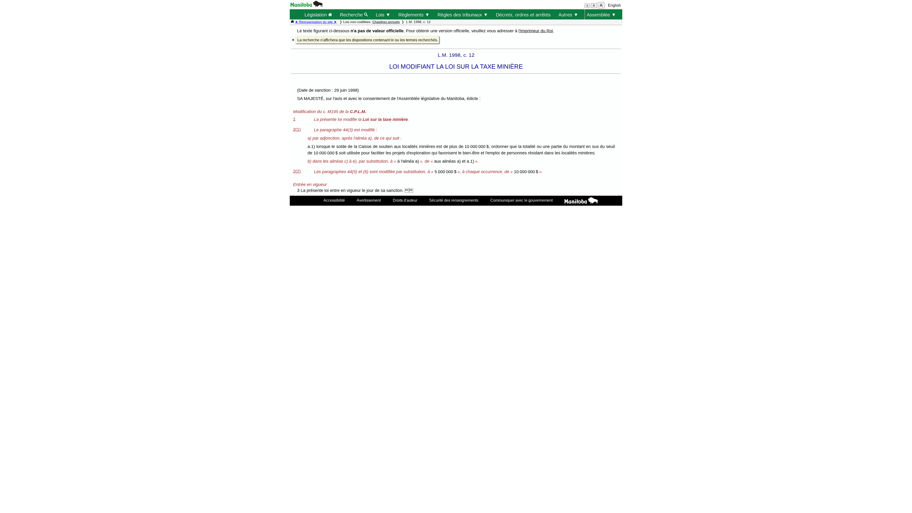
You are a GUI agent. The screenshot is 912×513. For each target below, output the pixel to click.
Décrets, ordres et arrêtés (523, 14)
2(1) (297, 129)
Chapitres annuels (386, 22)
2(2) (297, 171)
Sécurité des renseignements (453, 200)
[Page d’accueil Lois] (292, 22)
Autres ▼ (568, 14)
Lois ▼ (383, 14)
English (614, 5)
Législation (316, 14)
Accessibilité (334, 200)
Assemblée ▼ (601, 14)
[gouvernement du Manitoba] (306, 6)
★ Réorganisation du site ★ (316, 22)
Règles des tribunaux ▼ (462, 14)
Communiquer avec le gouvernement (521, 200)
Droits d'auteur (405, 200)
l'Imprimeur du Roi (535, 30)
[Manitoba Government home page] (581, 201)
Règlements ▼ (414, 14)
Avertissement (369, 200)
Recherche (352, 14)
